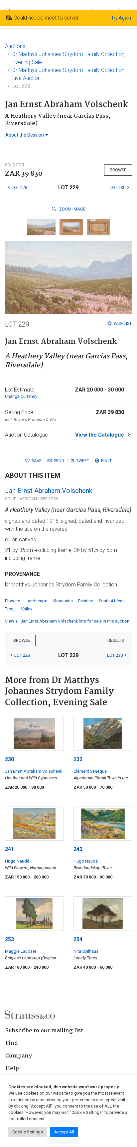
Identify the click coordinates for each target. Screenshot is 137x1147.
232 (77, 759)
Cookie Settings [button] (27, 1131)
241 (9, 849)
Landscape (36, 600)
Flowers (12, 600)
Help (12, 1068)
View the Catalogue (99, 435)
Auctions (15, 46)
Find (11, 1043)
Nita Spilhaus (85, 951)
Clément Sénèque (90, 771)
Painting (85, 600)
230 (9, 759)
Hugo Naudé (17, 861)
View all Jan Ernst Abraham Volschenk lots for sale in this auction (67, 621)
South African (112, 600)
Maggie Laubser (20, 951)
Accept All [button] (64, 1131)
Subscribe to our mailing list (44, 1030)
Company (18, 1056)
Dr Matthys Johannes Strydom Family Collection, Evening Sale (68, 58)
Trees (10, 608)
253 (9, 939)
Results (115, 640)
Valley (26, 608)
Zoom (71, 209)
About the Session (24, 135)
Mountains (63, 600)
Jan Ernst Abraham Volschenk (48, 491)
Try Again (121, 18)
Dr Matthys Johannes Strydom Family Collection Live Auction (68, 74)
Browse (118, 169)
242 (77, 849)
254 (77, 939)
